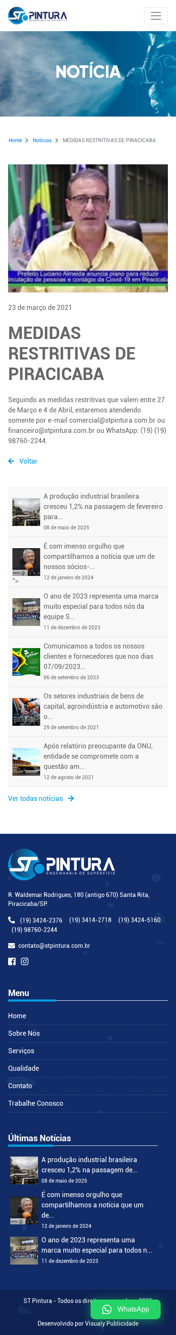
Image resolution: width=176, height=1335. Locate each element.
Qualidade (23, 1068)
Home (15, 140)
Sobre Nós (24, 1033)
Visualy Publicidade (111, 1323)
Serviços (21, 1051)
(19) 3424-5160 (139, 920)
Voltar (28, 461)
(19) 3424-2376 (41, 920)
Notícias (42, 140)
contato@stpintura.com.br (54, 945)
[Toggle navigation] (156, 15)
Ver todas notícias (36, 799)
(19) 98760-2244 (34, 929)
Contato (20, 1086)
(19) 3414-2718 (90, 920)
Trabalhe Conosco (35, 1103)
